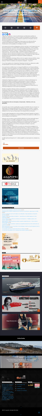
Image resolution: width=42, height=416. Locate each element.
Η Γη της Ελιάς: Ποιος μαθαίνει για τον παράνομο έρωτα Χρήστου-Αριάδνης (15, 230)
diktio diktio (20, 19)
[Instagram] (9, 34)
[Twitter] (5, 34)
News (21, 7)
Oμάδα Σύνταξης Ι (6, 328)
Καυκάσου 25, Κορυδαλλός (22, 390)
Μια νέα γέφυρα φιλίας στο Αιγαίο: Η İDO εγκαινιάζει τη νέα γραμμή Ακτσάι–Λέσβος (21, 285)
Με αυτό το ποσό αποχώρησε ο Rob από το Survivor (11, 209)
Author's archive (21, 147)
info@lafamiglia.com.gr (21, 388)
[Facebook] (3, 34)
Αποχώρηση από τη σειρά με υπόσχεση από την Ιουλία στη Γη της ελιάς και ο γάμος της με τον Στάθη (20, 211)
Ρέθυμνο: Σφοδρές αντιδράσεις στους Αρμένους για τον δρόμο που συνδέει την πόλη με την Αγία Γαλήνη (21, 345)
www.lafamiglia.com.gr (21, 384)
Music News (5, 296)
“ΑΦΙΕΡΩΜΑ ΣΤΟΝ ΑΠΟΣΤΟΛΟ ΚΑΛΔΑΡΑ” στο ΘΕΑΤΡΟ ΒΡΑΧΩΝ (21, 303)
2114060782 (19, 386)
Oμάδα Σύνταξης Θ (6, 291)
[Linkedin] (7, 34)
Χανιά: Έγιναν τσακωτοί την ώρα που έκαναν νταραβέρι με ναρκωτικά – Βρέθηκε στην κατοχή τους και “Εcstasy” (21, 360)
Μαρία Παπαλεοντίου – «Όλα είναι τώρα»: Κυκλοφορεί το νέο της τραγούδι (21, 321)
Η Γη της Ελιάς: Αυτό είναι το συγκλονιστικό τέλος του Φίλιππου (13, 228)
